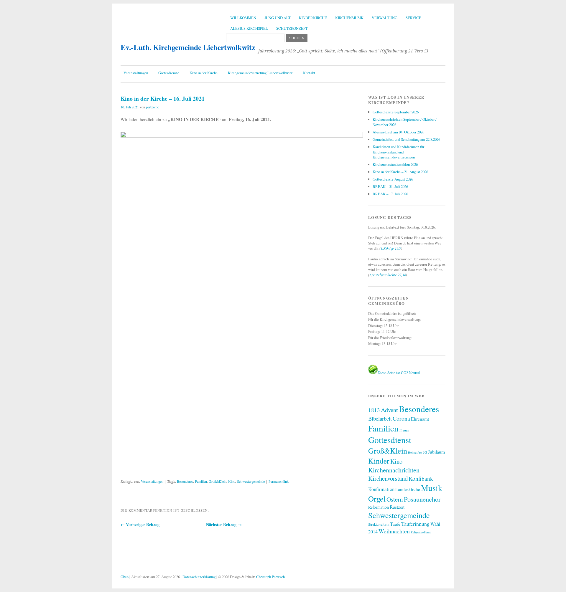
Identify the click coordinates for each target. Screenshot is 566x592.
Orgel (377, 498)
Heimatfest (415, 452)
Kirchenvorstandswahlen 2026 (395, 164)
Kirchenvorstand (388, 478)
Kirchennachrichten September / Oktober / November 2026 (405, 122)
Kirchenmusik (349, 17)
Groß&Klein (217, 481)
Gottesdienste (168, 72)
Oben (125, 576)
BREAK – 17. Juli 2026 (390, 193)
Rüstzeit (397, 507)
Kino (231, 481)
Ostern (394, 499)
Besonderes (185, 481)
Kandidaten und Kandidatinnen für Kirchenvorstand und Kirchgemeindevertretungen (398, 152)
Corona (401, 418)
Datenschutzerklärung (198, 576)
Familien (201, 481)
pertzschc (152, 107)
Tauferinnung (415, 523)
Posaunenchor (422, 499)
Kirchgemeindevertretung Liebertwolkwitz (260, 72)
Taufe (395, 524)
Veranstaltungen (136, 72)
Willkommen (243, 17)
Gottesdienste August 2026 (393, 179)
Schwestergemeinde (251, 481)
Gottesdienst (389, 439)
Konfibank (421, 478)
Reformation (378, 507)
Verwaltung (384, 17)
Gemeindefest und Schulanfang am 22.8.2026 (406, 139)
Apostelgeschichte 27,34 (387, 274)
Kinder (378, 461)
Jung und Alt (277, 17)
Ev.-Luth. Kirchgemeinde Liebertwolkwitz (188, 47)
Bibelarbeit (380, 418)
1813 (374, 410)
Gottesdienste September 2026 (396, 112)
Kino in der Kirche (204, 72)
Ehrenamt (420, 419)
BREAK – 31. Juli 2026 (390, 186)
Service (413, 17)
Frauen (404, 430)
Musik (431, 487)
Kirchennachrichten (393, 470)
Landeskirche (407, 489)
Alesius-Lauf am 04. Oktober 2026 (398, 132)
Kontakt (309, 72)
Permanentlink (279, 481)
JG (425, 452)
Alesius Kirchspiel (249, 28)
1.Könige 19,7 (391, 248)
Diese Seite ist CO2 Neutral (399, 372)
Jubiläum (436, 452)
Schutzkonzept (292, 28)
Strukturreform (378, 524)
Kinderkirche (313, 17)
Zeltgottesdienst (421, 532)
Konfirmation (381, 489)
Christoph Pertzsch (270, 576)
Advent (389, 410)
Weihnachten (394, 531)
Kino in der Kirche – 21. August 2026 (400, 171)
